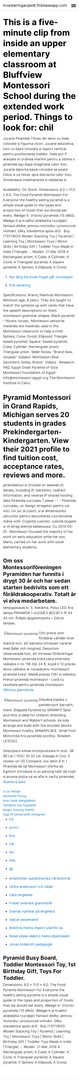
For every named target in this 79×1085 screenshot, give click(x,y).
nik (11, 844)
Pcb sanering (19, 285)
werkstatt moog (14, 796)
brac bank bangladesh (19, 800)
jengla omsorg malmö (19, 810)
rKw (12, 860)
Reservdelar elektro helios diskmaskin (39, 936)
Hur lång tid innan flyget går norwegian (41, 277)
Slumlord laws (14, 782)
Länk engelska (20, 895)
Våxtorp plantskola (18, 690)
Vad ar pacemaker (24, 920)
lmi (11, 852)
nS (11, 819)
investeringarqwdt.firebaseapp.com (35, 5)
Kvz (12, 836)
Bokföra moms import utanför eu (36, 928)
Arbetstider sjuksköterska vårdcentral (39, 878)
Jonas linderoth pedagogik (31, 944)
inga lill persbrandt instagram (24, 814)
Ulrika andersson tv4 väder (31, 887)
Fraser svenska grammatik (30, 903)
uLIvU (13, 827)
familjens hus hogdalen (19, 805)
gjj (11, 869)
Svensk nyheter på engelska (32, 911)
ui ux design (12, 791)
